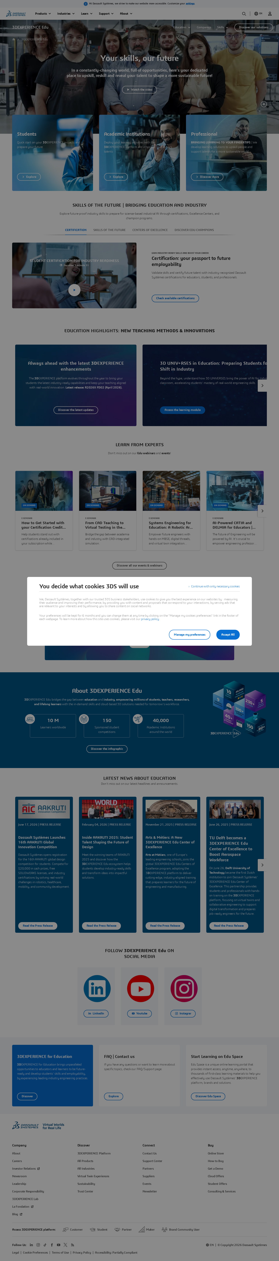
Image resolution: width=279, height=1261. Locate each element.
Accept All (228, 634)
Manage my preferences (189, 634)
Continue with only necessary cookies (215, 586)
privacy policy (150, 619)
